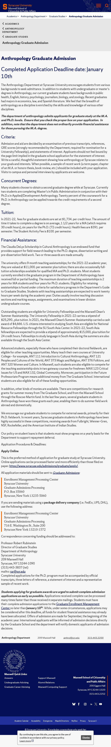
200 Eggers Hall (97, 685)
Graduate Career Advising (17, 686)
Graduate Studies (57, 16)
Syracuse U (92, 721)
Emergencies (47, 721)
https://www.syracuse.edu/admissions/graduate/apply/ (43, 466)
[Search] (106, 5)
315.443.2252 (97, 693)
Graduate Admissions (66, 473)
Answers (8, 677)
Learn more (25, 740)
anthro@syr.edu (71, 637)
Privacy (83, 721)
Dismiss (86, 737)
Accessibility (35, 721)
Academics (12, 16)
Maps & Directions (62, 721)
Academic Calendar (21, 721)
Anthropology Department (33, 16)
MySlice (74, 721)
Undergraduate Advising (16, 682)
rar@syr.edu (17, 572)
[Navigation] (98, 5)
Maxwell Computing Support (52, 686)
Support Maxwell (46, 677)
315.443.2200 (96, 637)
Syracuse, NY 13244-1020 (91, 689)
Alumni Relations (46, 682)
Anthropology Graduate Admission (86, 16)
